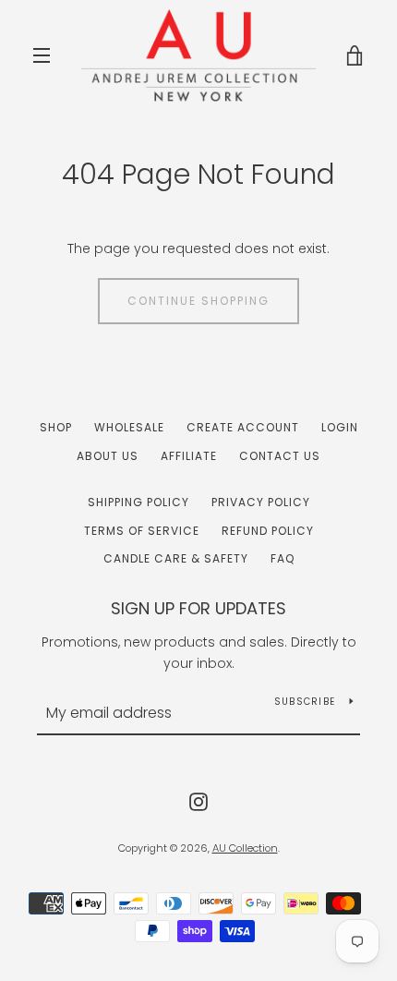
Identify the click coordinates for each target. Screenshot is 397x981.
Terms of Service (141, 531)
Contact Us (279, 456)
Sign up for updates (198, 608)
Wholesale (129, 427)
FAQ (283, 558)
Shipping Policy (138, 502)
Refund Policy (268, 531)
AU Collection (245, 848)
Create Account (242, 427)
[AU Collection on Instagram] (198, 801)
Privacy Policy (260, 502)
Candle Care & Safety (175, 558)
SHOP (56, 427)
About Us (107, 456)
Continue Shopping (198, 301)
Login (339, 427)
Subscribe (304, 701)
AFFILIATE (189, 456)
